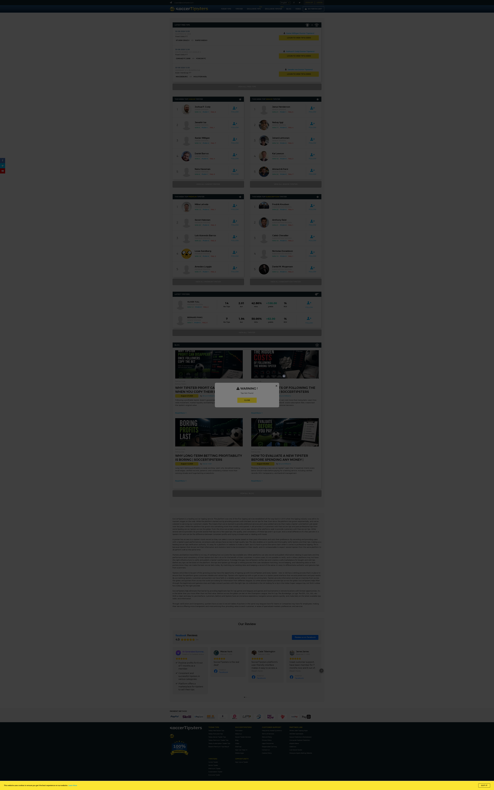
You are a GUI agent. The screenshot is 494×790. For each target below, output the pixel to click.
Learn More (72, 785)
